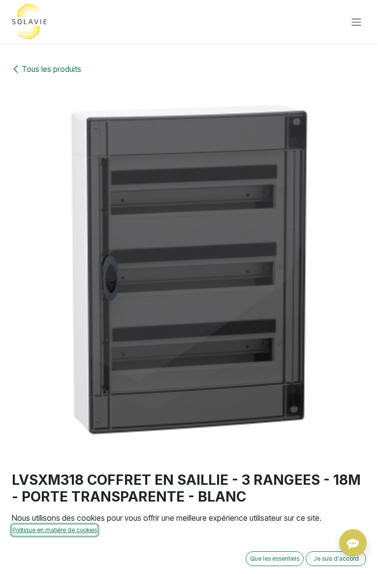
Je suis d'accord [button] (336, 558)
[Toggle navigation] (356, 21)
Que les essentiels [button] (274, 558)
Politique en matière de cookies (54, 530)
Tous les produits (51, 69)
